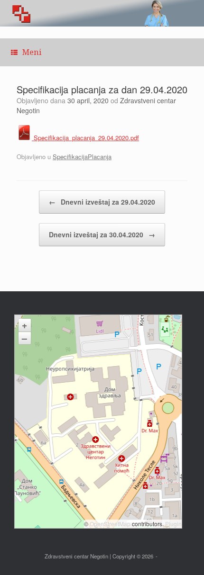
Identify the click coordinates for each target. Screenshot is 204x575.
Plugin (173, 524)
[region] (102, 13)
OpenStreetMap (110, 524)
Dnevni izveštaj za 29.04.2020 (102, 202)
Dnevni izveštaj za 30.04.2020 (102, 234)
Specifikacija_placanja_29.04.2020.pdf (85, 137)
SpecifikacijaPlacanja (82, 156)
